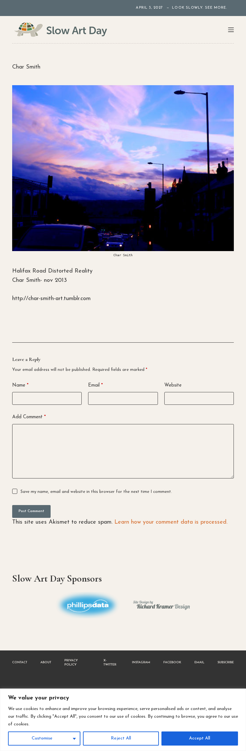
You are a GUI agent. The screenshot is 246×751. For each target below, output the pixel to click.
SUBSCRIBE (225, 662)
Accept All (199, 738)
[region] (123, 720)
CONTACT (19, 662)
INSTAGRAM (141, 662)
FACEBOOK (172, 662)
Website (173, 385)
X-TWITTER (109, 662)
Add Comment (29, 417)
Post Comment (31, 511)
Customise (42, 738)
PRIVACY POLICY (71, 662)
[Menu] (231, 30)
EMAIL (199, 662)
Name (20, 385)
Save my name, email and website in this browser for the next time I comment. (96, 492)
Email (95, 385)
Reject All (121, 738)
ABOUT (45, 662)
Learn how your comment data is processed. (170, 522)
